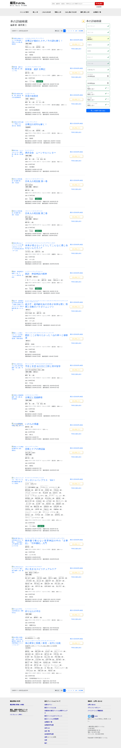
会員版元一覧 (97, 12)
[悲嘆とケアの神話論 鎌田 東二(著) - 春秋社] (18, 448)
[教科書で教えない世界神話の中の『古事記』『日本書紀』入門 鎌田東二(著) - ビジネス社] (18, 542)
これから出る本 (46, 12)
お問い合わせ (91, 704)
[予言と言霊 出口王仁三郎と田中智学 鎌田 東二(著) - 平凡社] (18, 366)
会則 (46, 737)
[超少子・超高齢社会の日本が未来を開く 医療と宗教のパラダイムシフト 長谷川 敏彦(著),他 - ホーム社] (18, 305)
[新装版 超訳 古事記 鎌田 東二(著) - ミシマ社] (18, 68)
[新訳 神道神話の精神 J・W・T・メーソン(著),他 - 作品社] (18, 274)
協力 (46, 743)
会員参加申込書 (49, 725)
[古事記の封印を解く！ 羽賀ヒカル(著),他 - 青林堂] (18, 124)
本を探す (100, 3)
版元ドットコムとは (50, 707)
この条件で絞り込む (98, 111)
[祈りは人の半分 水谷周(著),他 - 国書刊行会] (18, 611)
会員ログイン (48, 704)
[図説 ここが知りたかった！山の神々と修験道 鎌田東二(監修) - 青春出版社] (18, 335)
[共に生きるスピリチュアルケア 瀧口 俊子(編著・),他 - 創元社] (18, 569)
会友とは (47, 728)
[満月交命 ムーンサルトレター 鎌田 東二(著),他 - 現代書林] (18, 153)
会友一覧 (47, 731)
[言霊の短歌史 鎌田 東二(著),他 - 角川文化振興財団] (18, 95)
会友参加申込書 (49, 734)
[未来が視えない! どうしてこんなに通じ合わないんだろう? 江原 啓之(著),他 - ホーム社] (18, 246)
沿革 (46, 740)
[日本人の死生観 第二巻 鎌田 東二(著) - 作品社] (18, 213)
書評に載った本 (85, 12)
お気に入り (77, 44)
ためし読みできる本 (71, 12)
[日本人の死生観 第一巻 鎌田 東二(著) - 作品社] (18, 181)
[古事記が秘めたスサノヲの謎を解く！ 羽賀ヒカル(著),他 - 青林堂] (18, 41)
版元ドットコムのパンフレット (53, 716)
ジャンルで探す (24, 12)
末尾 (80, 31)
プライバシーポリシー (94, 707)
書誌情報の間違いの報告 (17, 704)
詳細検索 (99, 6)
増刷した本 (58, 12)
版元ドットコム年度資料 (52, 719)
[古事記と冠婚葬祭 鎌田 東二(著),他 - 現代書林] (18, 397)
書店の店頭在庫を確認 (76, 40)
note (96, 716)
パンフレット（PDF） (16, 714)
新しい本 (35, 12)
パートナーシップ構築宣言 (95, 710)
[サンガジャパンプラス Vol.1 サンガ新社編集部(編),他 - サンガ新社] (18, 480)
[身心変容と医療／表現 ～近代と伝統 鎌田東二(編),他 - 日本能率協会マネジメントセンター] (18, 641)
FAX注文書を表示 (76, 49)
